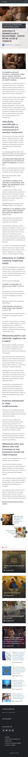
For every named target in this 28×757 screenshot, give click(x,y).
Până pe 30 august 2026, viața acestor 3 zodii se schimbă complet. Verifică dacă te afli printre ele (18, 683)
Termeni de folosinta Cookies (13, 743)
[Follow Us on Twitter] (6, 730)
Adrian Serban (9, 45)
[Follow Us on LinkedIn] (13, 730)
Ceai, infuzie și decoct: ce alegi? (10, 532)
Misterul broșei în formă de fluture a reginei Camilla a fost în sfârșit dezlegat (18, 696)
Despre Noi (8, 741)
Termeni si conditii (10, 745)
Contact (7, 737)
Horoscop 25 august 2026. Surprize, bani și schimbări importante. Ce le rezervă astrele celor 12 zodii (18, 670)
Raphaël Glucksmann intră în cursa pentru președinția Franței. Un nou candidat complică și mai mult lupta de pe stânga (18, 656)
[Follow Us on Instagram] (10, 730)
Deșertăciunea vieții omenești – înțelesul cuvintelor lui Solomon (18, 520)
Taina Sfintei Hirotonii (12, 593)
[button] (25, 1)
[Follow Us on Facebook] (3, 730)
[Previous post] (2, 519)
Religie (16, 26)
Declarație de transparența (12, 739)
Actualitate (7, 24)
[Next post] (26, 532)
